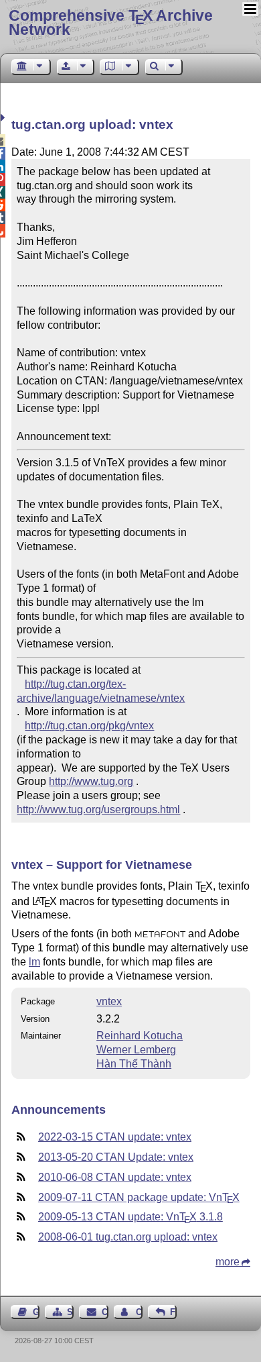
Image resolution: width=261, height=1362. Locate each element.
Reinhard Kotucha (139, 1035)
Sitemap (70, 1312)
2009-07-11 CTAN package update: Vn (139, 1197)
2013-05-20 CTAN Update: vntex (115, 1157)
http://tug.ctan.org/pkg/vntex (89, 725)
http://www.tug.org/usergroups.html (98, 809)
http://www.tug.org (91, 781)
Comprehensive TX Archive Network (111, 22)
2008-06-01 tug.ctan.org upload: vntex (127, 1237)
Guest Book (36, 1312)
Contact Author (139, 1312)
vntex (109, 1001)
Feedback (173, 1312)
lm (34, 961)
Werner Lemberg (136, 1049)
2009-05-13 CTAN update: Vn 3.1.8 (130, 1216)
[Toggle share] (4, 117)
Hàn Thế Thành (133, 1063)
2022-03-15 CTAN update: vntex (114, 1137)
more (227, 1261)
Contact (105, 1312)
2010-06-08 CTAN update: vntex (114, 1177)
